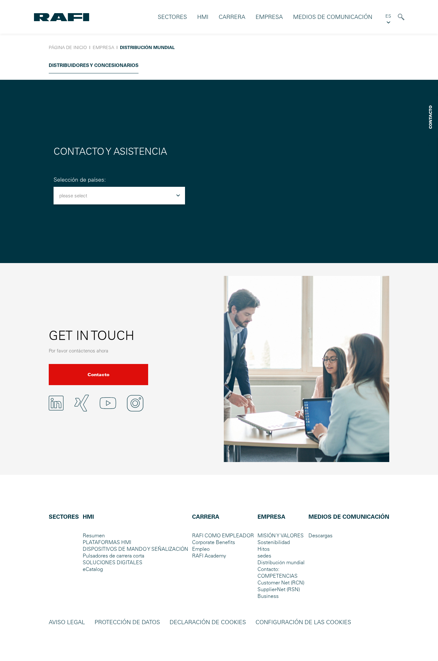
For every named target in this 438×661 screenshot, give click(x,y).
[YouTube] (108, 403)
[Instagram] (135, 403)
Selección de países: (80, 179)
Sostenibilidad (273, 542)
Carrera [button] (232, 17)
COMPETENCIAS (277, 576)
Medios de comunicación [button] (332, 17)
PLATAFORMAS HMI (107, 542)
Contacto (98, 374)
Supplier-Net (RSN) (278, 589)
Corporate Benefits (213, 542)
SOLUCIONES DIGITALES (112, 562)
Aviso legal (67, 622)
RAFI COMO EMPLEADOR (223, 535)
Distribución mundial (281, 562)
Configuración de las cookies (303, 622)
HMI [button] (202, 17)
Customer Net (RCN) (280, 582)
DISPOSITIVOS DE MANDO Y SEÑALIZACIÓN (135, 549)
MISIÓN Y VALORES (280, 535)
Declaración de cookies (208, 622)
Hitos (263, 549)
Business (268, 596)
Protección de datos (127, 622)
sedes (264, 555)
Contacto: (268, 569)
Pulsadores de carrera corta (113, 555)
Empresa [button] (269, 17)
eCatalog (93, 569)
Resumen (94, 535)
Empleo (201, 549)
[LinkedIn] (56, 403)
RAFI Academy (209, 555)
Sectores (172, 17)
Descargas (320, 535)
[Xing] (81, 403)
